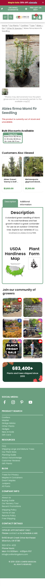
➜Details (32, 2)
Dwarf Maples (9, 480)
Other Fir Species (14, 28)
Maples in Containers (12, 477)
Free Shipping (8, 518)
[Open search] (10, 17)
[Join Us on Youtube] (30, 403)
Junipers (6, 483)
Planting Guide (9, 454)
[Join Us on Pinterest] (21, 403)
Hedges (5, 429)
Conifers (24, 25)
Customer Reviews (11, 460)
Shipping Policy (9, 509)
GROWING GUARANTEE (13, 9)
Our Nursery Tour (10, 503)
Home (4, 25)
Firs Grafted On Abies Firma (23, 231)
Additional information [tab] (26, 203)
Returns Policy (9, 515)
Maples (5, 420)
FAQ (4, 446)
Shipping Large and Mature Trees (18, 449)
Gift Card (6, 434)
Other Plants (8, 426)
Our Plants (14, 25)
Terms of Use (8, 512)
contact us (14, 533)
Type (32, 25)
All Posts (6, 486)
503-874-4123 (9, 545)
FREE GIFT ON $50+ (35, 9)
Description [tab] (10, 201)
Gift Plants (7, 463)
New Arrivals (8, 431)
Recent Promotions (11, 506)
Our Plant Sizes (9, 451)
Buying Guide (8, 500)
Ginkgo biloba (8, 423)
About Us (6, 497)
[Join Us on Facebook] (4, 403)
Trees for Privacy (10, 474)
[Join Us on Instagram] (13, 403)
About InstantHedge (12, 457)
